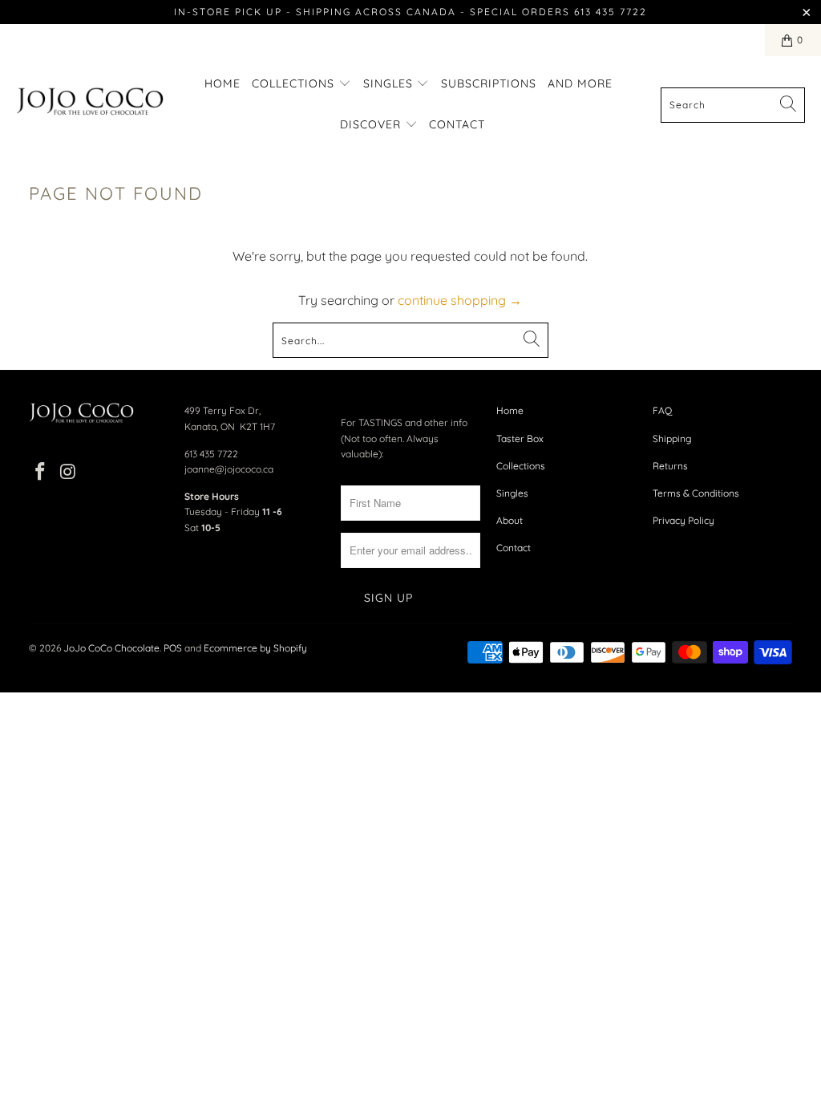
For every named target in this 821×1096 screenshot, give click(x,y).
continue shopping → (460, 300)
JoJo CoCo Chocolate (111, 648)
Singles (390, 83)
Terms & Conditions (696, 493)
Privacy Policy (683, 520)
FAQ (662, 410)
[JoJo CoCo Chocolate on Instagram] (68, 472)
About (509, 520)
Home (222, 83)
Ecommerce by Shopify (255, 648)
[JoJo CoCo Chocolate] (90, 104)
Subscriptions (488, 83)
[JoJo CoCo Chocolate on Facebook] (41, 472)
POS (173, 648)
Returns (670, 466)
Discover (372, 124)
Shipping (672, 438)
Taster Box (520, 438)
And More (580, 83)
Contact (457, 124)
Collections (295, 83)
